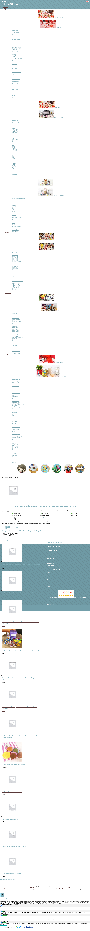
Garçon (13, 158)
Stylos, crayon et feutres (17, 436)
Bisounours (45, 473)
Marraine (14, 148)
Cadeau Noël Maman (16, 278)
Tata (13, 209)
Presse (48, 572)
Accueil (1, 477)
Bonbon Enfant (15, 352)
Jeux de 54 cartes (15, 330)
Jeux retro (59, 310)
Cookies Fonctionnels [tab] (4, 914)
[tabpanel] (45, 908)
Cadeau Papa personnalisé (58, 185)
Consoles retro (15, 336)
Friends (33, 473)
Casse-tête (14, 328)
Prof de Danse (15, 169)
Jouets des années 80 (58, 300)
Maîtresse (14, 163)
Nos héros (7, 450)
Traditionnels (14, 49)
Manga (13, 128)
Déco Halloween (15, 417)
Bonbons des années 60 (16, 42)
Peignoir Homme (15, 447)
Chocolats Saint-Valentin (17, 91)
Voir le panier (3, 879)
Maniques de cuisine (16, 402)
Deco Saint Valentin (59, 362)
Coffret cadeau (15, 123)
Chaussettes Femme (16, 391)
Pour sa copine (15, 229)
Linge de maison (15, 442)
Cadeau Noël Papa (16, 279)
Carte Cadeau (15, 176)
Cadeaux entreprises (51, 553)
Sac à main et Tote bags (16, 425)
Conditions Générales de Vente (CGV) (54, 588)
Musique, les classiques (16, 129)
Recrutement (49, 574)
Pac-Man (14, 339)
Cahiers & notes (15, 435)
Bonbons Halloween (16, 71)
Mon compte (5, 7)
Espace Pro (49, 577)
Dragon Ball (56, 473)
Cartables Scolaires (16, 427)
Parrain (13, 147)
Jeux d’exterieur (15, 331)
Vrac (13, 66)
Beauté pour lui (15, 384)
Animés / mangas (15, 460)
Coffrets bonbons (15, 32)
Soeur (13, 143)
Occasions (7, 232)
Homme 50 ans (15, 260)
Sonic (13, 341)
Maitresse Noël (15, 131)
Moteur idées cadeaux (51, 556)
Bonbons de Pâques (16, 97)
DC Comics (14, 458)
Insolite (13, 269)
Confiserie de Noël (16, 79)
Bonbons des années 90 (16, 46)
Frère (13, 142)
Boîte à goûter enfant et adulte (18, 404)
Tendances (7, 354)
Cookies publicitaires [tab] (4, 910)
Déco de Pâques (63, 376)
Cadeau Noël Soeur (16, 285)
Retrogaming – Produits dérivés (18, 337)
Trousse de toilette (15, 386)
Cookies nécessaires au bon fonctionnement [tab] (9, 904)
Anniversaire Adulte (16, 353)
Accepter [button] (32, 887)
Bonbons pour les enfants (17, 48)
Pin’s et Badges (15, 396)
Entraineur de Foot (16, 171)
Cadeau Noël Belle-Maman (17, 281)
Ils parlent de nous (50, 604)
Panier (4, 8)
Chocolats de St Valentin (58, 17)
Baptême (14, 271)
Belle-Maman (15, 139)
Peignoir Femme (15, 446)
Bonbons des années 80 (16, 45)
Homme (13, 156)
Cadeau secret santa (24, 523)
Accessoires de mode (16, 390)
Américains (14, 55)
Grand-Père (14, 149)
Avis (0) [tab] (6, 528)
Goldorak (68, 473)
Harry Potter (14, 60)
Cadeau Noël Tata (15, 287)
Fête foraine (14, 86)
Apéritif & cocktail (16, 403)
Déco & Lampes (32, 523)
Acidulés (14, 33)
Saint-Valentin (15, 231)
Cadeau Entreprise (15, 274)
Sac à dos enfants (15, 428)
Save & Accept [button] (3, 925)
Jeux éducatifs (15, 327)
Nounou (13, 167)
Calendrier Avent (15, 273)
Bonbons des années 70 (16, 43)
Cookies (48, 586)
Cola (13, 57)
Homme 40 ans (15, 259)
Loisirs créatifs (15, 329)
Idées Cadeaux (8, 99)
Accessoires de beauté (16, 381)
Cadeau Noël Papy (16, 284)
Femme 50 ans (15, 257)
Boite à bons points (16, 434)
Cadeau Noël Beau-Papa (17, 282)
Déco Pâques (14, 421)
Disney (13, 126)
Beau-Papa (14, 141)
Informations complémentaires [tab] (11, 527)
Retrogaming (14, 132)
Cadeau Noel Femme (58, 240)
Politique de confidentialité (52, 581)
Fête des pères (45, 523)
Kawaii (13, 127)
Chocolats (14, 34)
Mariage (13, 270)
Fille (13, 157)
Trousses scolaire (15, 429)
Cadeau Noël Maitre (16, 290)
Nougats (14, 61)
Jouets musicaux (15, 318)
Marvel (13, 457)
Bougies (13, 414)
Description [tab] (7, 526)
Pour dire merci (15, 268)
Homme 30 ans (15, 258)
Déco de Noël (15, 419)
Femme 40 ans (15, 256)
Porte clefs (14, 395)
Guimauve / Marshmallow (17, 36)
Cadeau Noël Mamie (16, 283)
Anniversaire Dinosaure (16, 348)
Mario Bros (14, 338)
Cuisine (13, 406)
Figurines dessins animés (17, 321)
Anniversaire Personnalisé (17, 261)
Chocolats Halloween (16, 72)
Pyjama (13, 445)
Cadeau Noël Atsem (16, 292)
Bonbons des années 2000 (17, 47)
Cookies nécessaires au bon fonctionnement (10, 905)
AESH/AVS (14, 166)
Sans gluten (14, 64)
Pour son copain (15, 230)
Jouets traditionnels (16, 319)
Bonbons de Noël (15, 76)
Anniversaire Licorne (16, 349)
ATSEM (14, 222)
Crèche (13, 168)
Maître (13, 164)
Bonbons (7, 9)
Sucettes (13, 65)
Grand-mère (14, 150)
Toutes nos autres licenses (80, 474)
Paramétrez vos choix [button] (59, 888)
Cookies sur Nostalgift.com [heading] (8, 883)
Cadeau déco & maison (15, 523)
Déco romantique (15, 420)
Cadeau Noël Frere (16, 286)
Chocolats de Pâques (16, 98)
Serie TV (14, 462)
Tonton (13, 210)
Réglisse (14, 35)
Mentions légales (50, 584)
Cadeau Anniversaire (51, 560)
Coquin (13, 133)
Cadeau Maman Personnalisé (58, 195)
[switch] (1, 911)
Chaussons (14, 448)
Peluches (14, 320)
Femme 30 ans (15, 255)
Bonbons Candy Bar (16, 84)
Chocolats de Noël (15, 78)
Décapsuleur (14, 408)
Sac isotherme (15, 409)
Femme (13, 155)
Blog (48, 579)
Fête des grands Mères (58, 117)
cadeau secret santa (21, 540)
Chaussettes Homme (16, 393)
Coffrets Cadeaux (50, 565)
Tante (13, 145)
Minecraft (14, 343)
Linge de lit (14, 443)
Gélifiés (13, 59)
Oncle (13, 146)
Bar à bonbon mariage (16, 87)
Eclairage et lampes (16, 415)
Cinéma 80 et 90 (15, 122)
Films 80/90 (14, 461)
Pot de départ (14, 267)
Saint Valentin (58, 27)
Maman (13, 138)
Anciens (13, 41)
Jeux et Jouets (8, 293)
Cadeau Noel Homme (58, 249)
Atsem (13, 165)
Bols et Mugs (14, 405)
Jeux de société (15, 326)
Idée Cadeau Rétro (51, 558)
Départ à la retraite (15, 266)
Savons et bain (15, 383)
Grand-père (14, 206)
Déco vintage (14, 416)
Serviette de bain (15, 449)
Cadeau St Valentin (58, 107)
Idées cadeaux (7, 477)
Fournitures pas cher (16, 437)
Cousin (13, 212)
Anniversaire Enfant (16, 347)
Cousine (13, 211)
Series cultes (14, 130)
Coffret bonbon (15, 124)
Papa (13, 140)
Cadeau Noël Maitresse (16, 289)
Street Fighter (15, 340)
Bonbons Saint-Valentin (16, 93)
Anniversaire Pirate (16, 351)
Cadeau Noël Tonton (16, 288)
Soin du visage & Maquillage (18, 382)
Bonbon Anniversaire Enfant (17, 83)
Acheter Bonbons (50, 563)
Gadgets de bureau (16, 317)
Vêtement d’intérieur (16, 444)
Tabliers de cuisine (15, 401)
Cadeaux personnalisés (9, 178)
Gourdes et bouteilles (16, 407)
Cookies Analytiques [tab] (4, 921)
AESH (13, 223)
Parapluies (14, 394)
